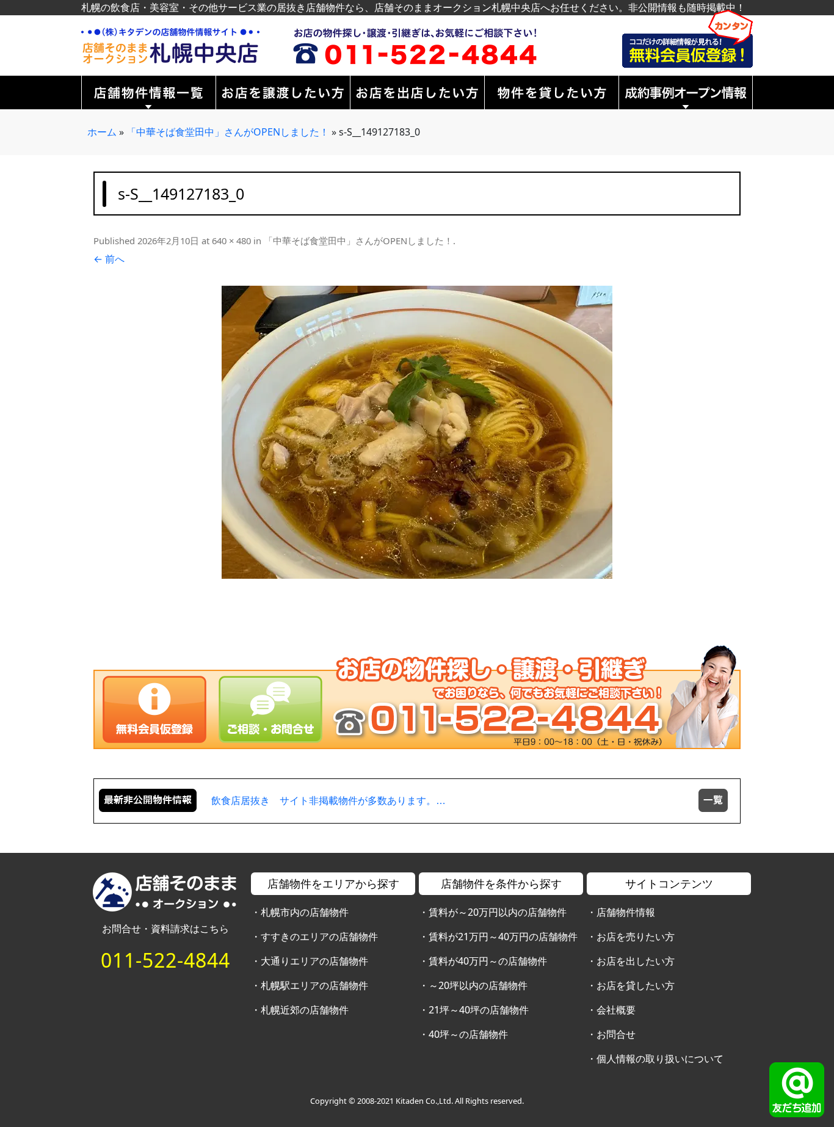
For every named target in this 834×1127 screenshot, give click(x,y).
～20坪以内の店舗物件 (478, 985)
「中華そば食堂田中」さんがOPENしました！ (227, 132)
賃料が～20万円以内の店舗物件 (498, 912)
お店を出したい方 (635, 961)
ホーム (102, 132)
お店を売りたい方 (635, 936)
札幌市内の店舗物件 (305, 912)
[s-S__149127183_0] (417, 432)
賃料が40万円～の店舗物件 (488, 961)
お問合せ (616, 1034)
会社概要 (616, 1009)
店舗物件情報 (625, 912)
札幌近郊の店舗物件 (305, 1009)
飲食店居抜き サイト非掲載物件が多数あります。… (328, 800)
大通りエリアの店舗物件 (314, 961)
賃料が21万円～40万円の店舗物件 (503, 936)
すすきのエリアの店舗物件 (319, 936)
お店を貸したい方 (635, 985)
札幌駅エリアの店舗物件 (314, 985)
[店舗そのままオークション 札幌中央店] (170, 44)
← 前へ (109, 259)
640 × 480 (231, 240)
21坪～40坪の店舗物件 (479, 1009)
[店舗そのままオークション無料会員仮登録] (687, 38)
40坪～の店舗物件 (468, 1034)
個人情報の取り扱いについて (659, 1058)
